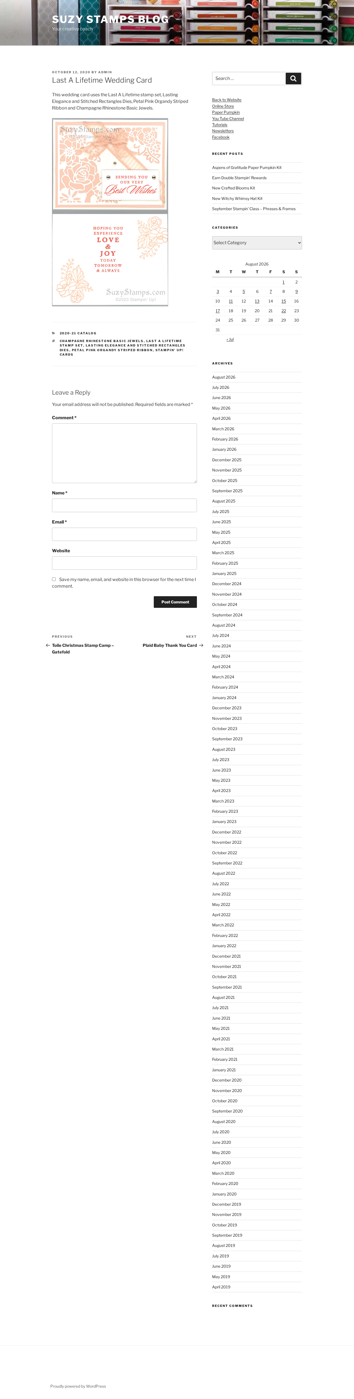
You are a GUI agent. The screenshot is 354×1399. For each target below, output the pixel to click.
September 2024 (227, 615)
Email (59, 522)
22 (284, 310)
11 (231, 301)
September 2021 (227, 987)
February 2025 (225, 563)
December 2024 (226, 583)
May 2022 (221, 904)
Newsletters (223, 130)
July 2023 (220, 759)
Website (61, 550)
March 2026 (223, 428)
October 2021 (224, 976)
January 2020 (224, 1194)
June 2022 (221, 894)
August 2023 (223, 749)
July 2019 (220, 1256)
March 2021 (223, 1049)
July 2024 (220, 635)
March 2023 (223, 801)
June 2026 (221, 397)
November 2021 (226, 966)
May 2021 (221, 1028)
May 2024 (221, 656)
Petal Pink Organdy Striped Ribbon (112, 350)
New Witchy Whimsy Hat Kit (237, 198)
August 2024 (223, 625)
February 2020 (225, 1183)
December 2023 (226, 707)
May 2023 (221, 780)
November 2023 (227, 718)
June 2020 (221, 1142)
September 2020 (227, 1111)
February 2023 (225, 811)
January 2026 (224, 449)
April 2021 (221, 1038)
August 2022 (223, 873)
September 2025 (227, 490)
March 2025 (223, 552)
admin (105, 72)
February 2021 (225, 1059)
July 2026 (220, 387)
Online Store (223, 106)
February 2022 (225, 935)
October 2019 (224, 1225)
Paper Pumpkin (226, 112)
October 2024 (224, 604)
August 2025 (223, 501)
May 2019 (221, 1276)
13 (257, 301)
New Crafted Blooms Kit (233, 188)
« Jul (230, 339)
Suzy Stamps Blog (110, 19)
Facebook (221, 137)
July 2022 (220, 883)
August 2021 (223, 997)
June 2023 (221, 770)
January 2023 (224, 821)
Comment (64, 417)
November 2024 (227, 594)
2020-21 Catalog (78, 333)
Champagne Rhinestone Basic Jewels (102, 341)
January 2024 (224, 697)
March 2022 (223, 925)
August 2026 (223, 377)
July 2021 (220, 1007)
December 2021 (226, 956)
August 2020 (224, 1121)
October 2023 (224, 728)
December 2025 (226, 459)
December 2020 (227, 1080)
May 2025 (221, 532)
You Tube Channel (228, 118)
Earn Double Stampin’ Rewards (239, 177)
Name (59, 493)
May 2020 (221, 1152)
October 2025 (224, 480)
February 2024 (225, 687)
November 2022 (226, 842)
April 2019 (221, 1287)
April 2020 (221, 1162)
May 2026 (221, 408)
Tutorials (219, 124)
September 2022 (227, 863)
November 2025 (227, 470)
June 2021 (221, 1018)
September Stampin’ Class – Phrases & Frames (254, 208)
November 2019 (226, 1214)
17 (218, 310)
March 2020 (223, 1173)
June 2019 (221, 1266)
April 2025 (221, 542)
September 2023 (227, 738)
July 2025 (220, 511)
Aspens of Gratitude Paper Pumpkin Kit (247, 167)
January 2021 (224, 1069)
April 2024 (221, 666)
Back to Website (226, 99)
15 (284, 301)
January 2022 (224, 945)
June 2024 (221, 646)
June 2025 (221, 521)
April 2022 (221, 914)
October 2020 (225, 1100)
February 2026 (225, 439)
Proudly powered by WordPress (78, 1386)
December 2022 (226, 832)
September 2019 (227, 1235)
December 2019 (226, 1204)
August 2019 (223, 1245)
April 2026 (221, 418)
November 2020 (227, 1090)
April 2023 (221, 790)
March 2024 (223, 676)
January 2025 (224, 573)
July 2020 (221, 1131)
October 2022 (224, 852)
